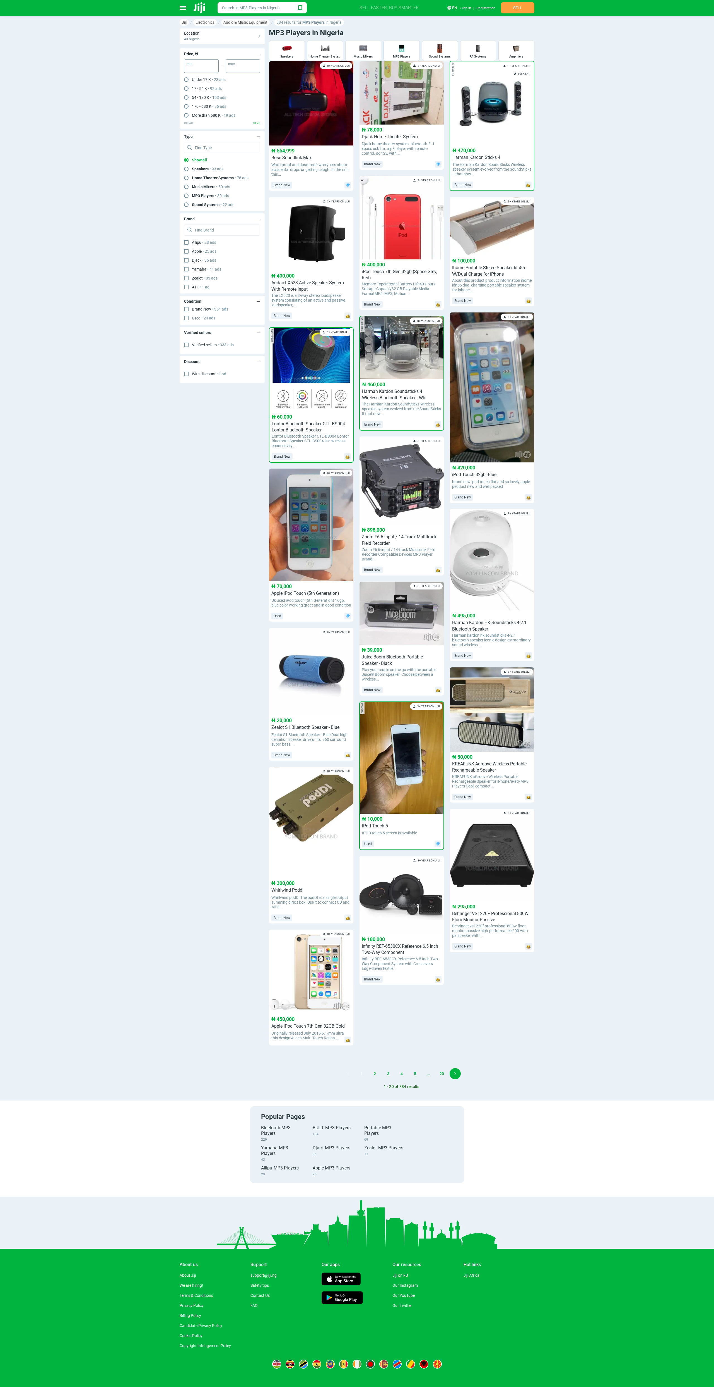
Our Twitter (402, 1305)
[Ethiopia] (330, 1364)
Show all (199, 160)
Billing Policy (190, 1315)
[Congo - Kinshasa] (397, 1364)
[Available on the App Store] (341, 1280)
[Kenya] (276, 1364)
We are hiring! (191, 1285)
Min (189, 64)
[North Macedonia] (437, 1364)
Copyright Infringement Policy (205, 1345)
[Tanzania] (303, 1364)
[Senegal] (343, 1364)
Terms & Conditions (196, 1295)
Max (231, 64)
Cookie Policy (191, 1335)
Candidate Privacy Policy (201, 1325)
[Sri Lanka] (383, 1364)
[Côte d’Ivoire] (357, 1364)
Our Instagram (405, 1285)
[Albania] (423, 1364)
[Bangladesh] (370, 1364)
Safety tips (259, 1285)
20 (442, 1073)
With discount (209, 374)
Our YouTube (403, 1295)
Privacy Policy (192, 1305)
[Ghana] (316, 1364)
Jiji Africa (471, 1275)
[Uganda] (290, 1364)
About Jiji (188, 1275)
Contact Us (260, 1295)
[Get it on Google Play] (342, 1298)
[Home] (199, 7)
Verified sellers (213, 345)
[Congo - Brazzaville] (410, 1364)
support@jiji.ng (263, 1275)
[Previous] (348, 1073)
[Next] (455, 1073)
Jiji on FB (400, 1275)
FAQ (254, 1305)
